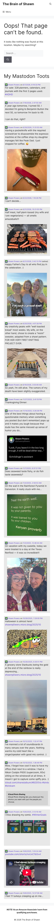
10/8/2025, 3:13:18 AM (32, 812)
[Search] (8, 60)
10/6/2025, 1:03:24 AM (32, 851)
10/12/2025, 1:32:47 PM (32, 741)
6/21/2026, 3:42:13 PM (32, 261)
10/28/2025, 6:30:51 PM (32, 662)
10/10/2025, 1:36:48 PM (32, 763)
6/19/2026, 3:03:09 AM (32, 385)
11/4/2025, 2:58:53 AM (32, 483)
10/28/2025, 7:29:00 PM (32, 618)
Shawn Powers (14, 85)
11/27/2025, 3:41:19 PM (32, 399)
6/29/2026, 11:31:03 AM (32, 127)
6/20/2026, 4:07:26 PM (32, 324)
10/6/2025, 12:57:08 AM (32, 893)
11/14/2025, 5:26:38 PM (32, 411)
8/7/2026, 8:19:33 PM (31, 85)
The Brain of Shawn (18, 4)
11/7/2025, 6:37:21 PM (32, 468)
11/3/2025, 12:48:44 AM (32, 543)
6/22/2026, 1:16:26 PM (32, 198)
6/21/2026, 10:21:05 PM (32, 209)
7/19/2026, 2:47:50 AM (32, 103)
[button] (50, 4)
